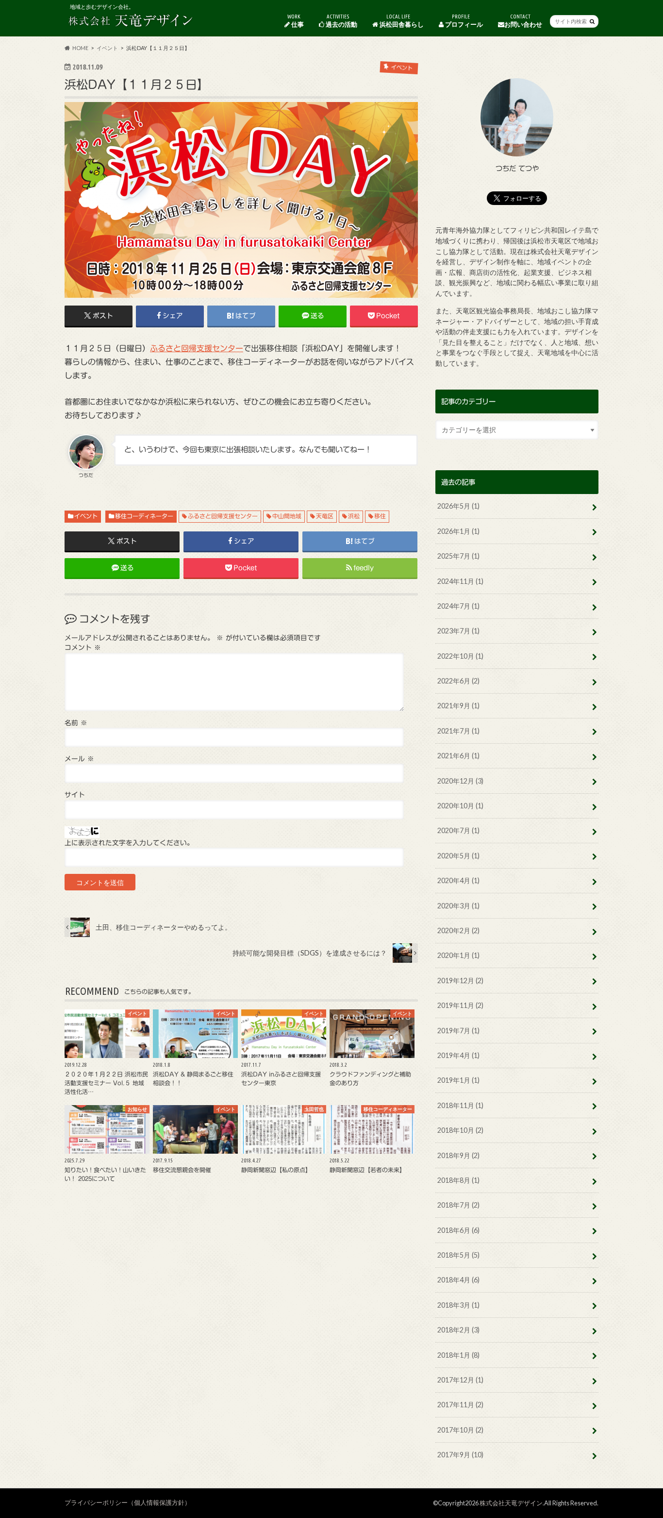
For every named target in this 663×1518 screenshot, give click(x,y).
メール (79, 758)
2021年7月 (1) (458, 731)
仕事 (295, 21)
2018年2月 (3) (458, 1330)
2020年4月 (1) (458, 880)
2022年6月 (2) (458, 681)
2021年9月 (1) (458, 705)
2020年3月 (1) (458, 906)
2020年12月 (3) (460, 781)
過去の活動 (340, 21)
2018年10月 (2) (460, 1130)
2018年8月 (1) (458, 1180)
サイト (75, 794)
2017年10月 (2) (460, 1430)
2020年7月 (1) (458, 830)
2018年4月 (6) (458, 1280)
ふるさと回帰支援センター (196, 348)
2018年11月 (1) (460, 1105)
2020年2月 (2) (458, 930)
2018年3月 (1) (458, 1305)
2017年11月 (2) (460, 1404)
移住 (380, 516)
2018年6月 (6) (458, 1230)
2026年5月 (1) (458, 506)
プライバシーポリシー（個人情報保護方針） (128, 1502)
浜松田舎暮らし (401, 21)
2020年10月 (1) (460, 806)
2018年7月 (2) (458, 1205)
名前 (76, 722)
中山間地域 (286, 516)
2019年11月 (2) (460, 1005)
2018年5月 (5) (458, 1255)
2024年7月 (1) (458, 606)
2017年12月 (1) (460, 1380)
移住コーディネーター (144, 516)
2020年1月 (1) (458, 955)
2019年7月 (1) (458, 1030)
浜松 (354, 516)
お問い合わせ (523, 21)
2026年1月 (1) (458, 531)
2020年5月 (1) (458, 856)
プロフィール (463, 21)
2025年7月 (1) (458, 556)
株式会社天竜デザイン (511, 1503)
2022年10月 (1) (460, 656)
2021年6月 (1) (458, 755)
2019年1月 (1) (458, 1080)
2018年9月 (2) (458, 1155)
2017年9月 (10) (460, 1454)
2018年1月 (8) (458, 1355)
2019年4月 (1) (458, 1055)
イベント (86, 516)
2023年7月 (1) (458, 631)
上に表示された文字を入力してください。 (129, 842)
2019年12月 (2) (460, 980)
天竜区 (324, 516)
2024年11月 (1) (460, 581)
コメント (83, 647)
